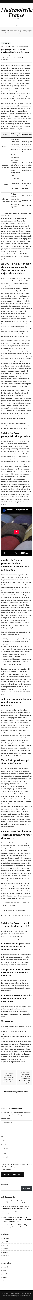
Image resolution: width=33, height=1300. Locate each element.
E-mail (3, 1145)
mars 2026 (6, 1255)
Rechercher (4, 1184)
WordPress (16, 1297)
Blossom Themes (18, 1295)
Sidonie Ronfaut (7, 58)
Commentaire (5, 1119)
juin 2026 (5, 1245)
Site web (4, 1153)
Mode (4, 1281)
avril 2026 (5, 1252)
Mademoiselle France (16, 12)
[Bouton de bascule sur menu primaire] (16, 25)
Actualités (6, 43)
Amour (4, 1270)
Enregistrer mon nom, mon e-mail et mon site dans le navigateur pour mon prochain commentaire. (17, 1166)
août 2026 (6, 1238)
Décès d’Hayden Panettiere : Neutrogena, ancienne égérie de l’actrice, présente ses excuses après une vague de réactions (17, 1219)
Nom (3, 1136)
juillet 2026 (6, 1242)
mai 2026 (5, 1249)
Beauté (5, 1274)
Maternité (5, 1277)
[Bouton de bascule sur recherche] (30, 1)
